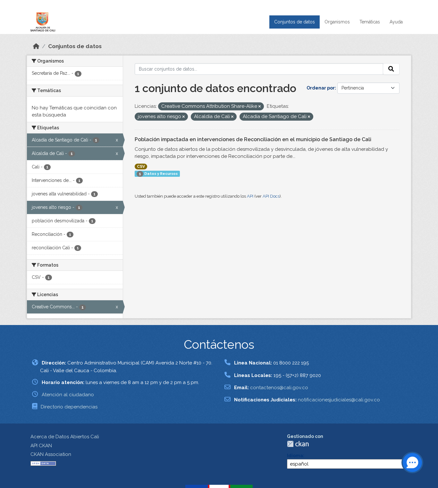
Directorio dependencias (69, 407)
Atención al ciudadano (68, 395)
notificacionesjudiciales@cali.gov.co (339, 400)
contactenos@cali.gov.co (279, 387)
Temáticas (369, 21)
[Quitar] (259, 107)
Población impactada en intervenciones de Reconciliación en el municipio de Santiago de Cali (253, 139)
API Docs (271, 196)
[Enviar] (391, 69)
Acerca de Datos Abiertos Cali (64, 437)
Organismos (337, 21)
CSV (141, 166)
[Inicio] (36, 46)
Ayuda (396, 21)
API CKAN (41, 446)
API (250, 196)
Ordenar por (321, 87)
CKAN (298, 444)
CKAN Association (50, 454)
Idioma (295, 455)
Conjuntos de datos (294, 21)
